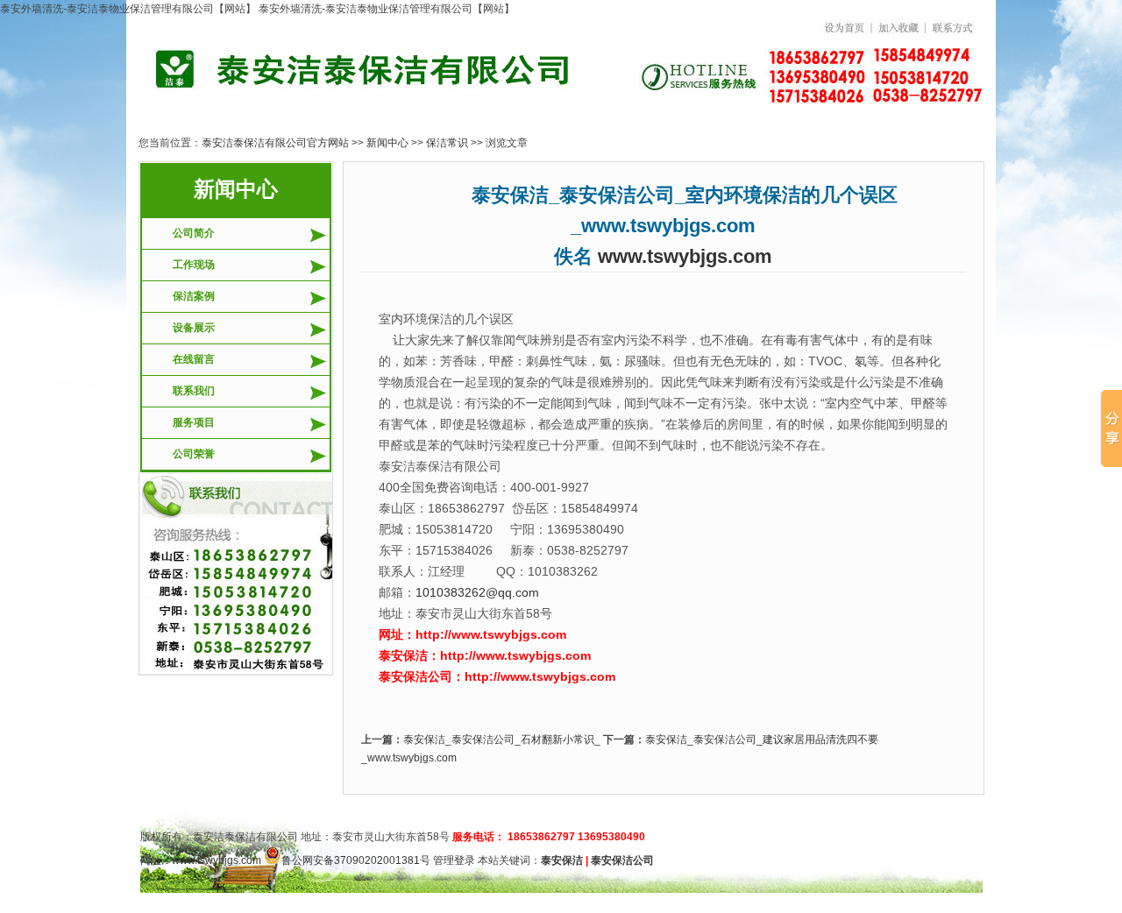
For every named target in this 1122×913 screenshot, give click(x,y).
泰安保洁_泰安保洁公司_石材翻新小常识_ (501, 739)
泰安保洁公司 (622, 860)
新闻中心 (387, 143)
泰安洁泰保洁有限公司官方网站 (275, 143)
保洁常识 (447, 143)
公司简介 (194, 233)
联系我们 (194, 391)
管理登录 (454, 860)
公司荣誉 (194, 454)
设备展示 (194, 328)
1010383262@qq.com (477, 592)
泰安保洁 (562, 860)
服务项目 (194, 422)
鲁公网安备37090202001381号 (355, 860)
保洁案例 (194, 296)
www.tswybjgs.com (685, 256)
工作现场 (194, 264)
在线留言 (194, 359)
